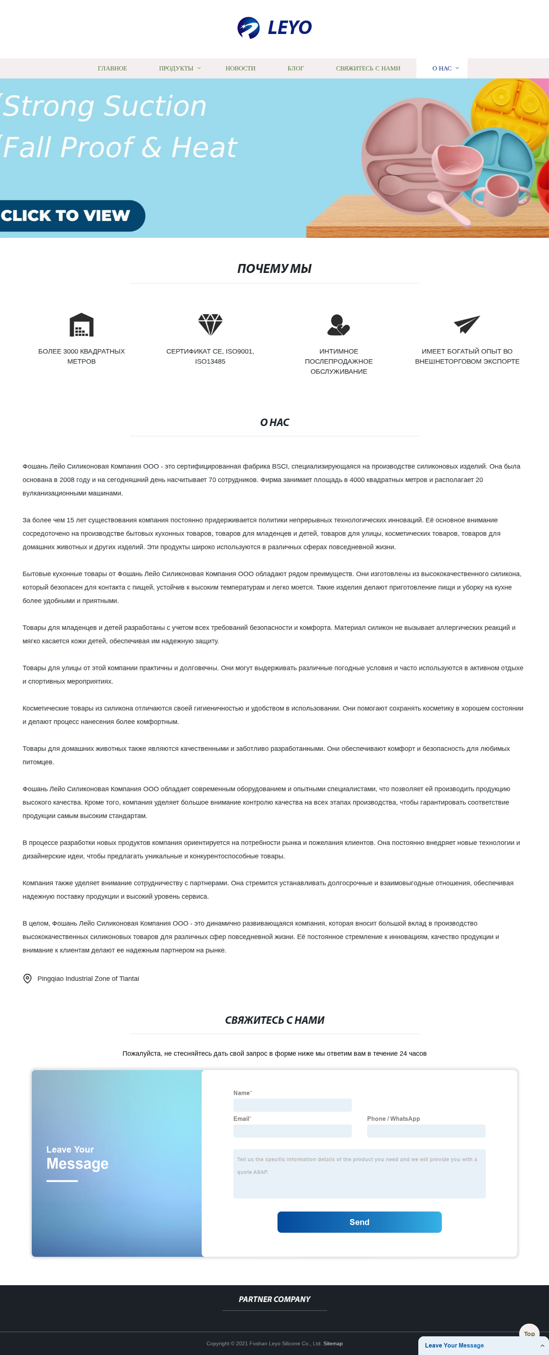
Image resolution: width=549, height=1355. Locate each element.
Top (529, 1333)
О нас (442, 68)
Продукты (176, 68)
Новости (240, 68)
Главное (112, 68)
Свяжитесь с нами (368, 68)
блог (296, 68)
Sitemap (333, 1343)
